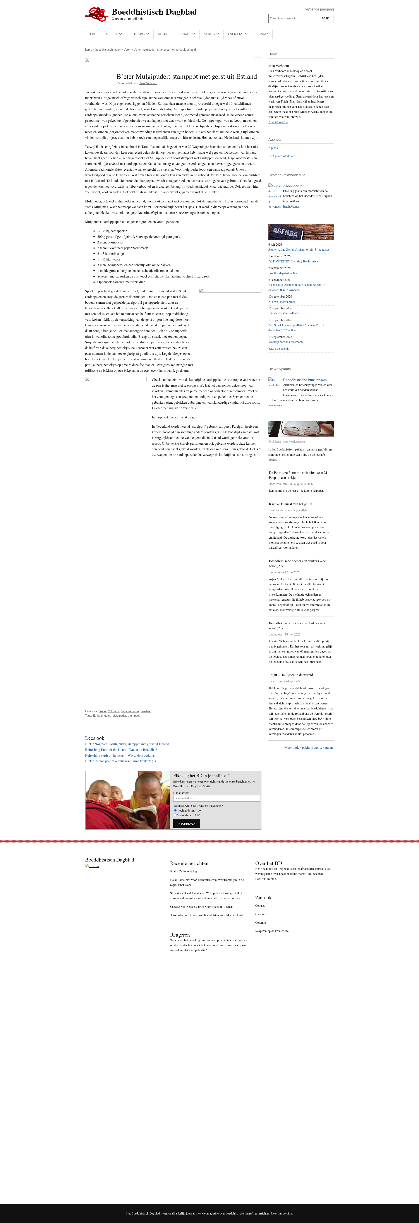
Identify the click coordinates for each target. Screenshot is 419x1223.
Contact (260, 905)
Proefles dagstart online (283, 273)
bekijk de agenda (278, 348)
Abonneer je (292, 185)
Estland (98, 715)
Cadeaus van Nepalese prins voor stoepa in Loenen (201, 906)
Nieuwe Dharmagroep (281, 302)
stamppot (134, 715)
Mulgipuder (119, 715)
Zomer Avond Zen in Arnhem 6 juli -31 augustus (299, 249)
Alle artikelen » (278, 122)
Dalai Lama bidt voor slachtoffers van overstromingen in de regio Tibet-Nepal (207, 882)
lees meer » (275, 405)
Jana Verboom (130, 711)
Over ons (260, 914)
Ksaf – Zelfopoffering (183, 871)
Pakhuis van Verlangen (287, 441)
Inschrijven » (291, 206)
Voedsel (146, 711)
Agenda (273, 148)
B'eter (127, 49)
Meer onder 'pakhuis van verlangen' (309, 747)
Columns (113, 711)
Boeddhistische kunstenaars (305, 379)
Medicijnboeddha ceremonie (285, 342)
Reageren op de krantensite (271, 931)
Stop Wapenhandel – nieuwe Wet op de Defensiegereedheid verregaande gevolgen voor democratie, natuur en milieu (206, 895)
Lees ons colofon (265, 879)
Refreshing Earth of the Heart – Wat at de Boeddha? (121, 749)
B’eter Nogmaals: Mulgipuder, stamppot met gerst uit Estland (127, 744)
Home (88, 49)
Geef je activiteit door (281, 156)
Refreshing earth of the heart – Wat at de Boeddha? (120, 755)
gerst (107, 715)
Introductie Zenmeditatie (283, 313)
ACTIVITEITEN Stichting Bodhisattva (293, 261)
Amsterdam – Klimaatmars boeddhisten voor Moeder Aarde (207, 915)
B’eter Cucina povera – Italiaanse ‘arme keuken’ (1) (120, 761)
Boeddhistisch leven (107, 49)
